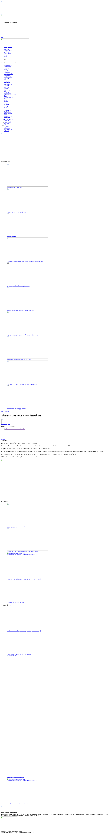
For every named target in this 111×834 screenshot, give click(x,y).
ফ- (3, 439)
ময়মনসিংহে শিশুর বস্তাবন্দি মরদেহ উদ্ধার (15, 602)
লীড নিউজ (6, 101)
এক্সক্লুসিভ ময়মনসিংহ (8, 74)
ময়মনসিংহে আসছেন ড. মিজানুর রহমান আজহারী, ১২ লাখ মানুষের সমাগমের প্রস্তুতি (24, 579)
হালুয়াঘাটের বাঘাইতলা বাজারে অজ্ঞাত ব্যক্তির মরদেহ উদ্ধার (19, 359)
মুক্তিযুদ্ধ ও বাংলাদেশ (8, 97)
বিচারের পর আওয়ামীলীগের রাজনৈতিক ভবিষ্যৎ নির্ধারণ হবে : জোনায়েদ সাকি (22, 554)
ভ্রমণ (5, 91)
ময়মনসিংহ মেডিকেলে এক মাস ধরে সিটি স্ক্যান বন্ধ (17, 212)
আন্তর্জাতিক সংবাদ (8, 50)
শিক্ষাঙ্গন (5, 55)
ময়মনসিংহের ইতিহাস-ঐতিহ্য (10, 94)
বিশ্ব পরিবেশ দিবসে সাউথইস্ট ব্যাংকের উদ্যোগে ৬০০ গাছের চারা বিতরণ (21, 384)
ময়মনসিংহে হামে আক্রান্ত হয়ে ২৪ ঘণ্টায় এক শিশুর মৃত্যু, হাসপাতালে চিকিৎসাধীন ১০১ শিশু (25, 261)
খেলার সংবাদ (6, 78)
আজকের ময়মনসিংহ (8, 47)
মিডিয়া (5, 96)
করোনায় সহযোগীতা (8, 77)
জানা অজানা (6, 87)
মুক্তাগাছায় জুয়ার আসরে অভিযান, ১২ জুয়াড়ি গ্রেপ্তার (18, 286)
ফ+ (1, 439)
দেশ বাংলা (6, 88)
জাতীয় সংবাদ (6, 49)
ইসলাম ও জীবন (7, 72)
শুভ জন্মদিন (6, 107)
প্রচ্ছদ (2, 37)
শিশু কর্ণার (6, 106)
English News (7, 66)
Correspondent (7, 65)
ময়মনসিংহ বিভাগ (7, 53)
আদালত (5, 56)
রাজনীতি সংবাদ (7, 52)
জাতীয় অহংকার (7, 82)
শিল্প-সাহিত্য (6, 104)
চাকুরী (5, 79)
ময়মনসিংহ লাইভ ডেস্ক (5, 424)
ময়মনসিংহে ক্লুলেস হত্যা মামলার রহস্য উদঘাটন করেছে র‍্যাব (19, 654)
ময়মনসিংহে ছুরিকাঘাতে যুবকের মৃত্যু (14, 187)
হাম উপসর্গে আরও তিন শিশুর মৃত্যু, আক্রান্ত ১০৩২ (17, 408)
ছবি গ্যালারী (6, 81)
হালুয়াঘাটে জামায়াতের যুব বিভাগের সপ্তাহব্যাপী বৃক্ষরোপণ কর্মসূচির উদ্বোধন (22, 335)
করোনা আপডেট (7, 75)
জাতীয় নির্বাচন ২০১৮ (8, 84)
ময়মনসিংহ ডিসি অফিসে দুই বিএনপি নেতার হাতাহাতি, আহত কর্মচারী (21, 310)
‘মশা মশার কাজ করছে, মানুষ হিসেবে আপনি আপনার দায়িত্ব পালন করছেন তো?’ (23, 551)
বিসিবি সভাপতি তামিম (11, 236)
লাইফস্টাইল (6, 100)
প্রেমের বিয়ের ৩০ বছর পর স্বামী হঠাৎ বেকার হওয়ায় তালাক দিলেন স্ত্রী (21, 804)
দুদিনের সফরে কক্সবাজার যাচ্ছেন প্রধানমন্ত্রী (16, 527)
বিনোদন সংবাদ (7, 90)
